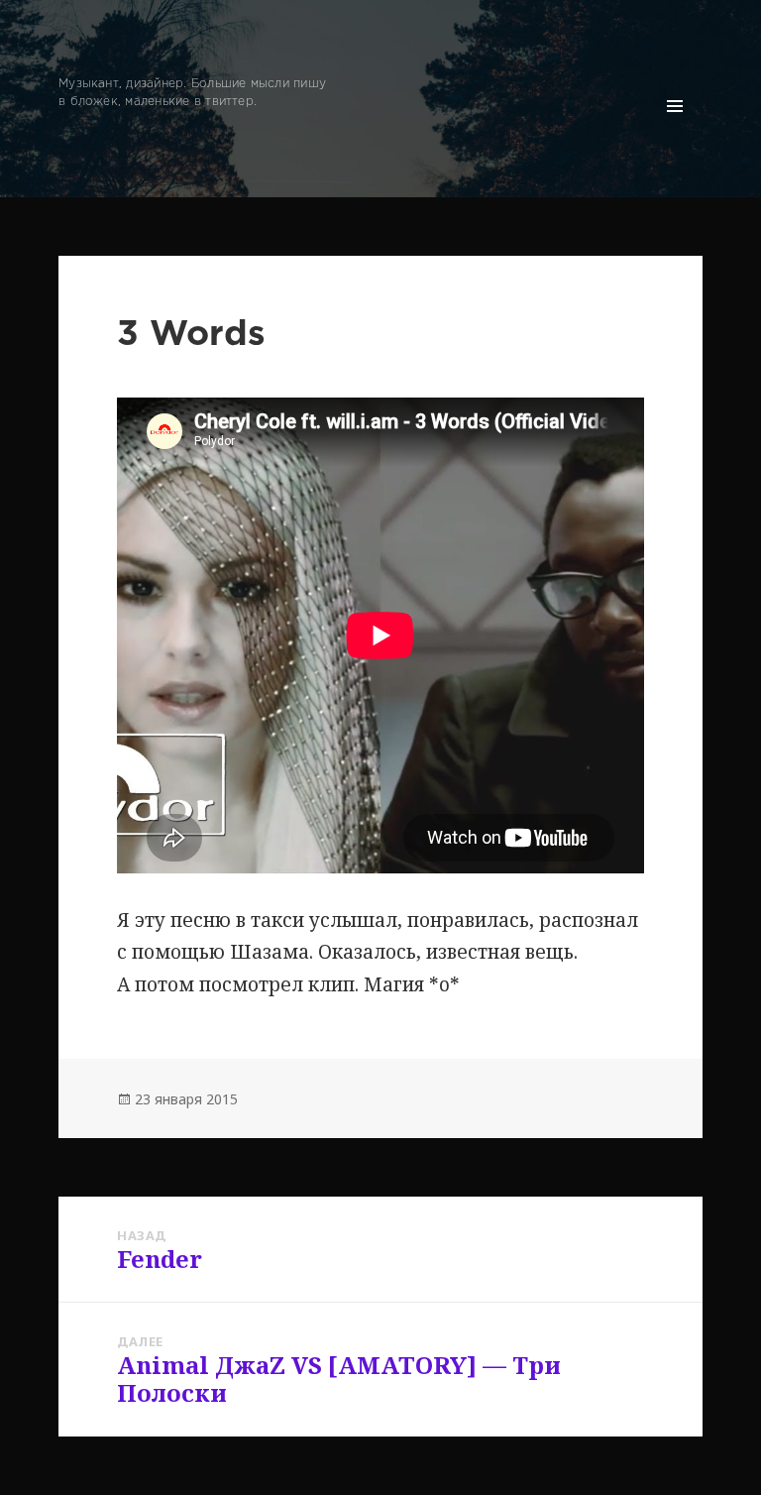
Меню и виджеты (675, 133)
